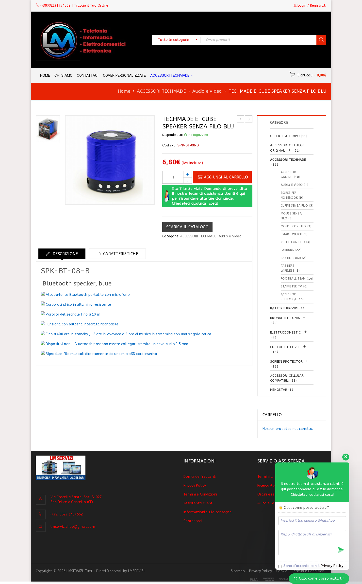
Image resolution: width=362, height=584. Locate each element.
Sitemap (238, 571)
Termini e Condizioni (200, 494)
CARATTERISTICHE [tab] (120, 253)
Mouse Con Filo (293, 226)
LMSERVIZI (136, 571)
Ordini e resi (267, 494)
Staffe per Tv (291, 286)
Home (124, 91)
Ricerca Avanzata (271, 485)
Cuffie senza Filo (294, 205)
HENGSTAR (278, 389)
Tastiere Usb (291, 258)
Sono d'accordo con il (312, 566)
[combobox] (176, 40)
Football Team (293, 278)
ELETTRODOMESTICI (285, 332)
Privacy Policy (194, 485)
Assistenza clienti (198, 503)
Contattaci (192, 521)
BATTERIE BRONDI (284, 308)
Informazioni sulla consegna (207, 512)
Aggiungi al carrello (226, 177)
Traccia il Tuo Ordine (91, 5)
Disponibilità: (172, 135)
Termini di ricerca (271, 477)
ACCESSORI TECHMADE (161, 91)
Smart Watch (291, 234)
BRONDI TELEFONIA (285, 318)
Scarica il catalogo (187, 227)
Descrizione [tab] (64, 253)
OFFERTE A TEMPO (285, 136)
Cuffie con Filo (293, 242)
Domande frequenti (199, 477)
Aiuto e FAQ (267, 503)
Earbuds (287, 250)
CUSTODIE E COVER (285, 347)
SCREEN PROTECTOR (286, 361)
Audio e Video (207, 91)
